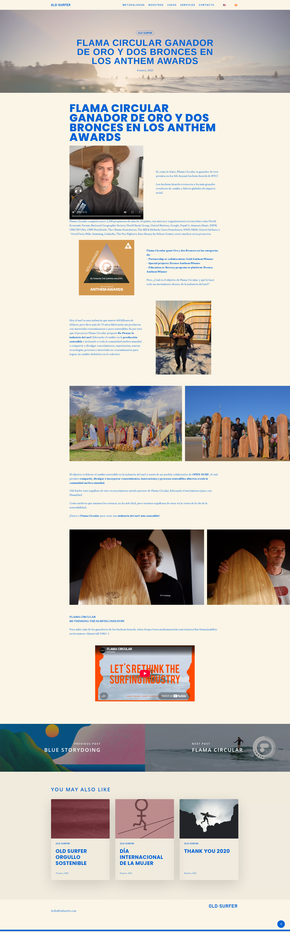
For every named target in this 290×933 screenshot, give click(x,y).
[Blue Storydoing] (72, 748)
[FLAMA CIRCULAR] (217, 748)
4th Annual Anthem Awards (190, 176)
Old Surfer (145, 33)
